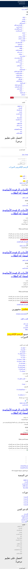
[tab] (12, 176)
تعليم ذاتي (23, 40)
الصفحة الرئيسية (21, 158)
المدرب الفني (25, 197)
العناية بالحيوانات (18, 86)
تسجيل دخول (25, 6)
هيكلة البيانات (19, 81)
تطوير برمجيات (21, 36)
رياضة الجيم (19, 65)
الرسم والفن (22, 23)
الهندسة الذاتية (19, 50)
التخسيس (20, 59)
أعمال (23, 17)
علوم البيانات (22, 69)
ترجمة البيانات (19, 77)
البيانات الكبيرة (19, 73)
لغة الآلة (20, 79)
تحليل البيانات (19, 75)
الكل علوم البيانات (18, 71)
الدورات (23, 160)
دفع (23, 384)
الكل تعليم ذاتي (18, 42)
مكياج (21, 90)
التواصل (23, 21)
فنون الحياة (22, 83)
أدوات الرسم (19, 27)
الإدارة (23, 19)
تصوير (23, 34)
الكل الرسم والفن (18, 25)
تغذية (21, 63)
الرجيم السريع (19, 61)
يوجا (21, 67)
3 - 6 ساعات (21, 394)
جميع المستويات (21, 389)
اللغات (20, 48)
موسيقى (23, 94)
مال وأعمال (22, 92)
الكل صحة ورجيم (18, 57)
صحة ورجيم (22, 56)
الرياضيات (20, 44)
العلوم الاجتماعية (18, 46)
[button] (11, 146)
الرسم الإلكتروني (18, 28)
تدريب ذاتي (19, 52)
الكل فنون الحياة (18, 85)
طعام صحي (19, 88)
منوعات (20, 54)
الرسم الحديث (19, 30)
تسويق (23, 32)
